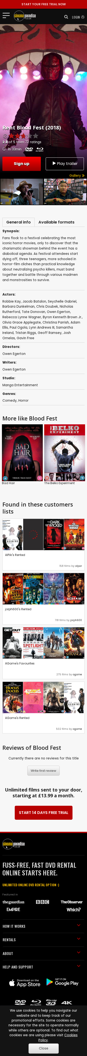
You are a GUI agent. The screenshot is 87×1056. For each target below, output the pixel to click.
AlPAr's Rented (15, 555)
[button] (64, 17)
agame (77, 674)
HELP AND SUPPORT (18, 966)
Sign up (21, 163)
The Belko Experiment (59, 483)
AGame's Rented (17, 718)
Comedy (9, 400)
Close (43, 1048)
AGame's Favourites (20, 663)
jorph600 (76, 620)
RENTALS (9, 939)
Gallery (75, 175)
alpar (78, 566)
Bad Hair (8, 483)
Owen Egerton (14, 369)
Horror (23, 400)
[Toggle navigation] (7, 15)
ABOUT (8, 953)
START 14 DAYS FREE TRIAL (43, 812)
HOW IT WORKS (14, 926)
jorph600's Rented (18, 609)
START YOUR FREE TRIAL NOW (44, 4)
